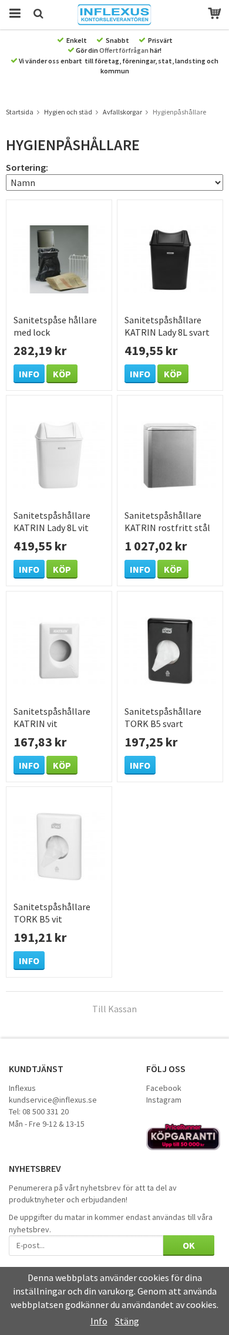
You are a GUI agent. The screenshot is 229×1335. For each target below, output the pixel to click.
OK (189, 1245)
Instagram (163, 1099)
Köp (62, 374)
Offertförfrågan (124, 50)
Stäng (127, 1321)
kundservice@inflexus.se (53, 1099)
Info (29, 374)
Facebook (163, 1088)
